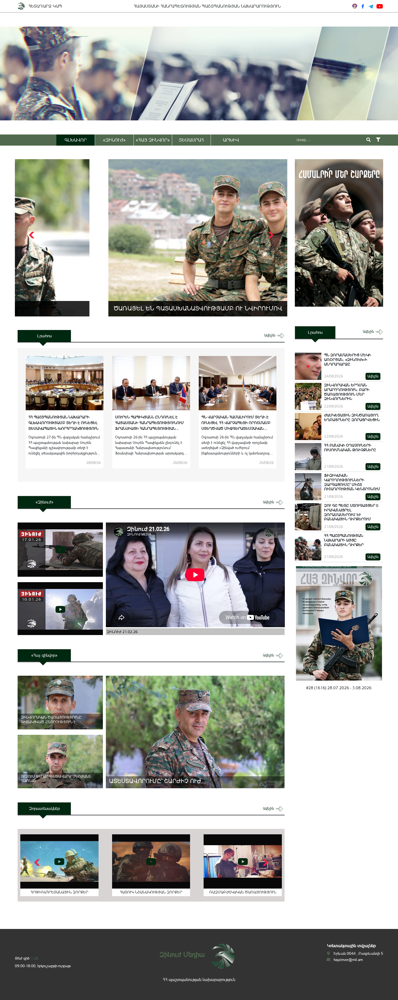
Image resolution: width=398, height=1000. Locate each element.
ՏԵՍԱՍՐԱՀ (191, 140)
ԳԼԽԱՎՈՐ (75, 140)
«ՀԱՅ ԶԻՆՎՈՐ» (153, 140)
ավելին (270, 335)
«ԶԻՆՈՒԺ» (114, 140)
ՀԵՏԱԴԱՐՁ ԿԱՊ (45, 6)
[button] (270, 235)
